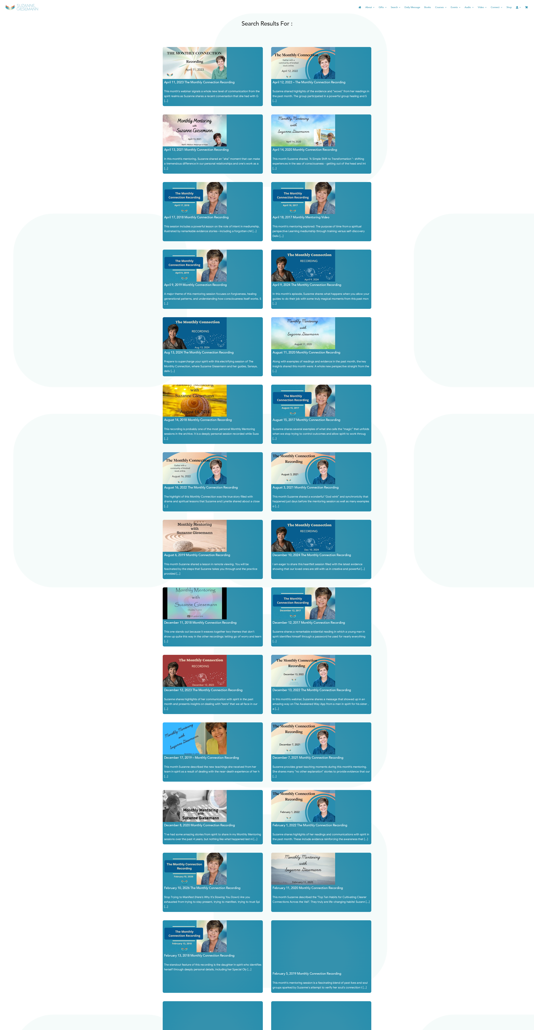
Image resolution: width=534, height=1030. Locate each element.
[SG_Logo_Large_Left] (21, 5)
